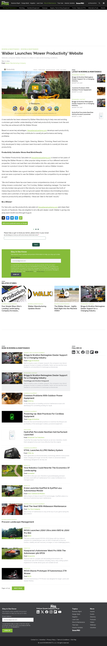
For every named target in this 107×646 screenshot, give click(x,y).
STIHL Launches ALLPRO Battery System (43, 450)
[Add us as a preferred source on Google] (20, 218)
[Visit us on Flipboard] (92, 352)
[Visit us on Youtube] (96, 352)
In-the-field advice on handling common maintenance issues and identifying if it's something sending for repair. (44, 404)
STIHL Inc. (30, 453)
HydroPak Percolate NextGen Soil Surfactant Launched (82, 113)
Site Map (73, 639)
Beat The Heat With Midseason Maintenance (45, 506)
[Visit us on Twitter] (78, 352)
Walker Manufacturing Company (15, 63)
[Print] (3, 218)
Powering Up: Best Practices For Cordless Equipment (44, 415)
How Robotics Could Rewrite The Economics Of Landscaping (46, 469)
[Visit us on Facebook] (83, 352)
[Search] (99, 3)
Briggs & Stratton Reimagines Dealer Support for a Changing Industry (83, 79)
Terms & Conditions (63, 639)
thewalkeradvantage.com (37, 130)
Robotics (27, 465)
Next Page (18, 588)
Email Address (16, 257)
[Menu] (103, 3)
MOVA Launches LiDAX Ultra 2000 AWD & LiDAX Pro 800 (46, 531)
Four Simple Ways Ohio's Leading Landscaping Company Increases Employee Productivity (12, 308)
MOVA (29, 536)
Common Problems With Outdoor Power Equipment (81, 89)
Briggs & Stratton (33, 360)
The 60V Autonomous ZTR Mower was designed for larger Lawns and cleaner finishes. (46, 580)
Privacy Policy (40, 271)
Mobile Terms (29, 271)
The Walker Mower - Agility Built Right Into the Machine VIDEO (65, 308)
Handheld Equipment (30, 393)
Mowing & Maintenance (10, 49)
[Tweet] (16, 218)
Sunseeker (31, 473)
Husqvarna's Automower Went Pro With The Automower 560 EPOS (45, 551)
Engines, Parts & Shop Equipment (34, 352)
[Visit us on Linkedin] (73, 352)
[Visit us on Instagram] (87, 352)
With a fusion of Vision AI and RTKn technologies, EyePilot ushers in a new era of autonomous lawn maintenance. (46, 497)
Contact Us (34, 639)
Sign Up (16, 274)
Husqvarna (31, 556)
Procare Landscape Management (18, 522)
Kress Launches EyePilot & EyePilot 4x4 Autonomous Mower (43, 489)
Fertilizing (27, 429)
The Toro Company (33, 509)
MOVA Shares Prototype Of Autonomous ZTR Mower (45, 572)
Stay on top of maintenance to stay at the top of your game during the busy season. (46, 512)
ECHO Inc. (30, 401)
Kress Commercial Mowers (36, 493)
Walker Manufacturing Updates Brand (37, 307)
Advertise (42, 639)
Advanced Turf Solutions (35, 437)
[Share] (7, 218)
